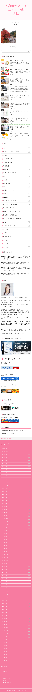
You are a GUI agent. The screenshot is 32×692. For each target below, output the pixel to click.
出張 (16, 222)
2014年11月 (15, 630)
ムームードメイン (6, 405)
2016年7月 (15, 570)
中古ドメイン (16, 236)
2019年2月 (15, 476)
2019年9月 (15, 455)
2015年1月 (15, 624)
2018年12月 (15, 482)
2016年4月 (15, 579)
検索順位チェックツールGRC (9, 417)
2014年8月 (15, 639)
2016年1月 (15, 588)
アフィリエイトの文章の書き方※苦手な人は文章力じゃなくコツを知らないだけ (20, 120)
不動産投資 (16, 166)
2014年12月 (15, 627)
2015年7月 (16, 606)
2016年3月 (15, 582)
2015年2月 (16, 621)
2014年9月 (16, 636)
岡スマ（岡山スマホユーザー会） (16, 218)
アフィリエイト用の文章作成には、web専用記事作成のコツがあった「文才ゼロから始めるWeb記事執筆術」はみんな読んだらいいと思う (20, 89)
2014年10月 (16, 633)
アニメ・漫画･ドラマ (16, 225)
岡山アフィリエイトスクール (16, 151)
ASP (16, 186)
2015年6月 (16, 609)
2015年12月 (15, 591)
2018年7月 (16, 497)
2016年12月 (16, 555)
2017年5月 (15, 539)
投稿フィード (6, 678)
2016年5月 (15, 576)
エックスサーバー (6, 363)
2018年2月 (16, 512)
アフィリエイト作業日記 (16, 172)
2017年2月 (16, 548)
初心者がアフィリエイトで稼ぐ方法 (16, 10)
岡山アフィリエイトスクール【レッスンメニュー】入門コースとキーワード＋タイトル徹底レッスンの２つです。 (20, 63)
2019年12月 (15, 452)
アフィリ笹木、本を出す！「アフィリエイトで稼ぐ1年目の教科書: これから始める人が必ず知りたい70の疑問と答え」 (20, 72)
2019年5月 (15, 467)
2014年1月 (15, 660)
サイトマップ (5, 666)
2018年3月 (16, 509)
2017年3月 (15, 545)
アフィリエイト (16, 240)
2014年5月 (16, 648)
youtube (16, 169)
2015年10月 (15, 597)
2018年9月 (16, 491)
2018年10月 (15, 488)
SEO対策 (16, 197)
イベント (16, 243)
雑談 (16, 193)
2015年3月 (16, 618)
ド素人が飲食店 (16, 162)
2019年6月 (16, 464)
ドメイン (16, 232)
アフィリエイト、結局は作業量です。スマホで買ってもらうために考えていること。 (20, 135)
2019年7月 (15, 461)
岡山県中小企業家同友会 (16, 215)
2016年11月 (15, 558)
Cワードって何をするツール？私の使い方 (19, 111)
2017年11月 (16, 521)
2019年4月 (15, 470)
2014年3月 (16, 654)
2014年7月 (16, 642)
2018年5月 (16, 503)
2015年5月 (15, 612)
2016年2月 (16, 585)
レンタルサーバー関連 (16, 200)
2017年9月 (16, 527)
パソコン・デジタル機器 (16, 204)
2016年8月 (16, 567)
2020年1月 (15, 449)
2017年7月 (15, 533)
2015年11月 (15, 594)
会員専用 (16, 155)
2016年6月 (15, 573)
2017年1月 (16, 552)
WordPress (16, 183)
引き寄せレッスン (16, 158)
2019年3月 (15, 473)
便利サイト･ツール (16, 190)
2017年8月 (15, 530)
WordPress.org (7, 682)
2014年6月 (16, 645)
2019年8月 (16, 458)
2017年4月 (15, 542)
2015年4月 (15, 615)
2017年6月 (15, 536)
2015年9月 (15, 600)
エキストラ (16, 229)
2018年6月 (16, 500)
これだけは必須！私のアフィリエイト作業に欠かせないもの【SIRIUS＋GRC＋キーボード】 (20, 80)
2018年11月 (16, 485)
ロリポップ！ (5, 386)
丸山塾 (16, 180)
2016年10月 (15, 561)
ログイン (5, 676)
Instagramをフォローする (8, 433)
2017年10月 (16, 524)
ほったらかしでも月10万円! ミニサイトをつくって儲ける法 (19, 96)
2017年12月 (15, 518)
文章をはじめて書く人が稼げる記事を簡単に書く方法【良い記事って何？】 (20, 105)
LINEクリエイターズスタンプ (16, 211)
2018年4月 (16, 506)
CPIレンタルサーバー (7, 375)
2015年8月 (16, 603)
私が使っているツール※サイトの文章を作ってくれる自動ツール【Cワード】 (20, 127)
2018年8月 (15, 494)
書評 (16, 176)
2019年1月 (15, 479)
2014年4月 (16, 651)
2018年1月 (16, 515)
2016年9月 (15, 564)
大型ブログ (16, 247)
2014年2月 (16, 657)
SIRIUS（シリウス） (16, 207)
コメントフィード (8, 680)
